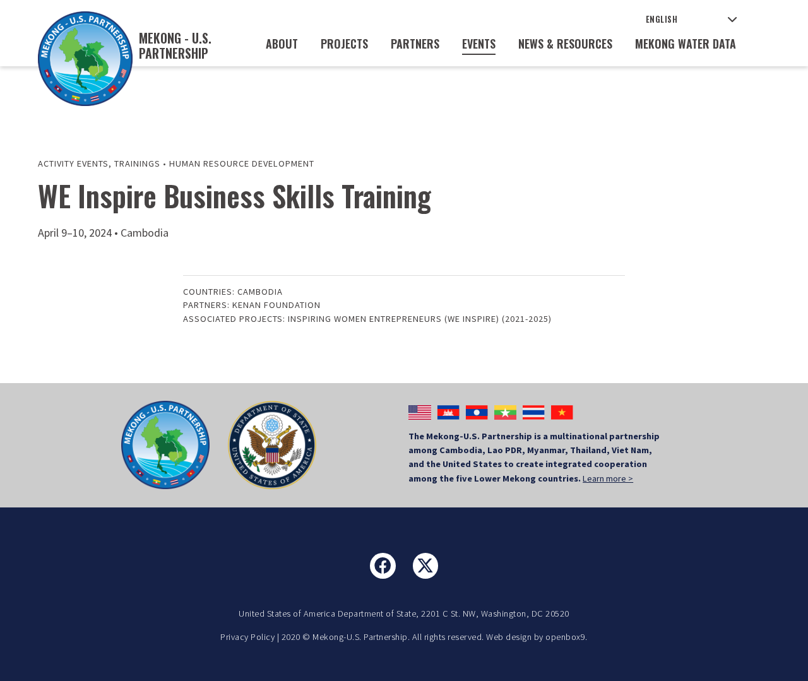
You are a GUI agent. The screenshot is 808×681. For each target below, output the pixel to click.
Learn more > (608, 478)
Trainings (137, 163)
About (282, 43)
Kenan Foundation (276, 305)
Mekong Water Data (685, 43)
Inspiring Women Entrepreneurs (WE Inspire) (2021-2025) (420, 318)
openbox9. (566, 637)
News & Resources (565, 43)
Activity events (73, 163)
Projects (344, 43)
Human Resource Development (241, 163)
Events (479, 43)
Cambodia (260, 291)
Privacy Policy (247, 637)
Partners (415, 43)
